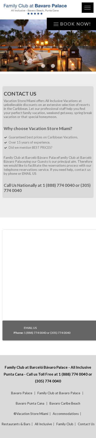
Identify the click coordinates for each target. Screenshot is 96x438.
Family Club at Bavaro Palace (59, 393)
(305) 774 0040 (48, 381)
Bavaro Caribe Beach (64, 403)
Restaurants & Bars (15, 424)
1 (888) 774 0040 (59, 185)
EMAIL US (29, 173)
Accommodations (66, 414)
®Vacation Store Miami (31, 414)
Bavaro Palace (22, 393)
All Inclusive (43, 424)
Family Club (64, 424)
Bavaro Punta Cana (30, 403)
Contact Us (86, 424)
